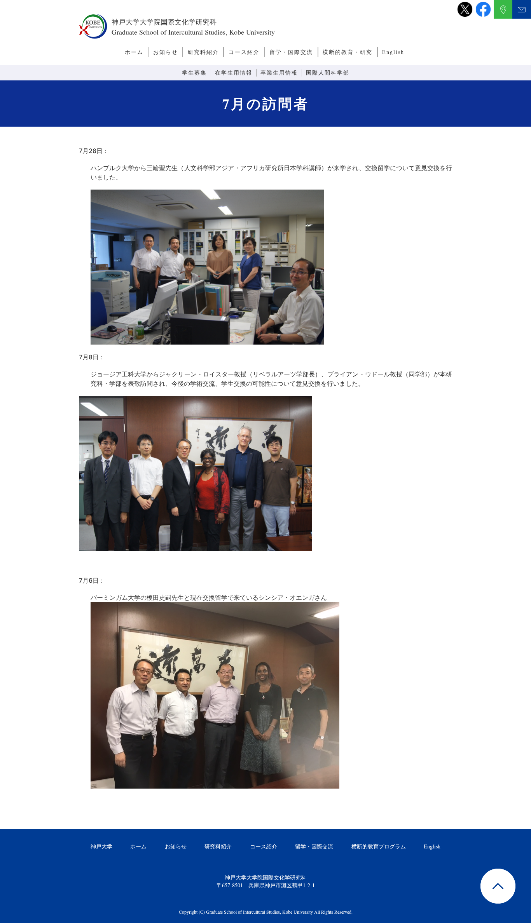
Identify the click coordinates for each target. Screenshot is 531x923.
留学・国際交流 (291, 52)
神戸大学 (101, 846)
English (393, 52)
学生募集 (194, 72)
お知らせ (165, 52)
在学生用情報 (233, 72)
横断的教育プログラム (378, 846)
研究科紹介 (203, 52)
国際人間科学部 (327, 72)
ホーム (134, 52)
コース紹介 (244, 52)
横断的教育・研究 (347, 52)
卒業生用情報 (279, 72)
